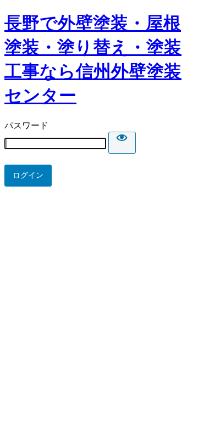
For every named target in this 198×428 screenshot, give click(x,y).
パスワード (26, 125)
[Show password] (122, 143)
